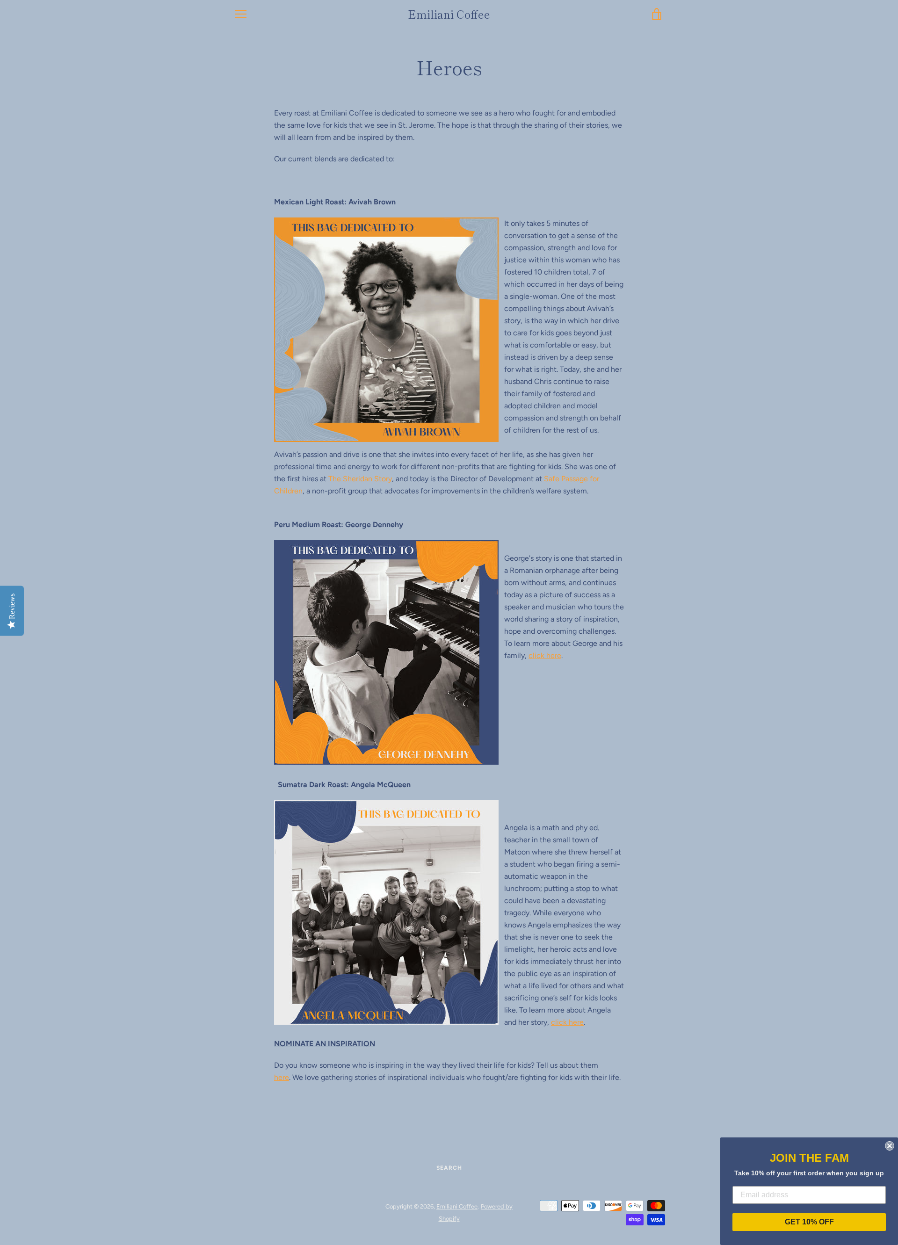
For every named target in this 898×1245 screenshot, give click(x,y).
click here (545, 655)
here (281, 1077)
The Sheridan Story (360, 478)
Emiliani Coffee (449, 14)
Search (449, 1168)
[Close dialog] (889, 1146)
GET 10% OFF (809, 1222)
